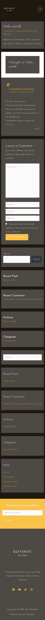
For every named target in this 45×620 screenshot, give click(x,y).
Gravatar (10, 125)
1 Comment (8, 31)
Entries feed (8, 477)
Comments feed (10, 482)
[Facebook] (13, 589)
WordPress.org (9, 486)
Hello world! (8, 280)
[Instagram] (31, 589)
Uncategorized (22, 31)
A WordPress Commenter (21, 89)
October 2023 (9, 322)
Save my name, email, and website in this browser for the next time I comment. (22, 228)
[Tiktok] (25, 589)
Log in (6, 472)
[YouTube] (19, 589)
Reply (36, 129)
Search (6, 254)
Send (9, 521)
